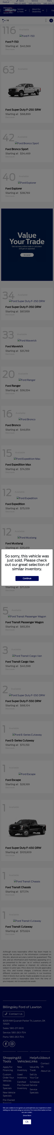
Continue (27, 578)
